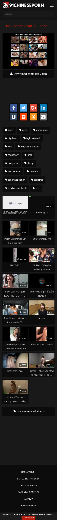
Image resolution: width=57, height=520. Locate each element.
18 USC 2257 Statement (28, 479)
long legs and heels (29, 147)
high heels (13, 138)
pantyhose (13, 163)
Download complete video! (30, 73)
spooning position (16, 180)
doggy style (42, 130)
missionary (13, 155)
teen (37, 188)
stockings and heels (17, 188)
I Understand (28, 517)
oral (29, 155)
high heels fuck (33, 138)
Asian (10, 130)
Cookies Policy (28, 485)
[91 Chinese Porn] (24, 5)
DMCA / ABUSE (28, 472)
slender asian (14, 172)
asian (24, 130)
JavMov (28, 499)
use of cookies (48, 514)
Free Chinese (28, 506)
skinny (30, 163)
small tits (33, 172)
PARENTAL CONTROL (28, 492)
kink (10, 147)
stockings (38, 180)
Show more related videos (28, 411)
